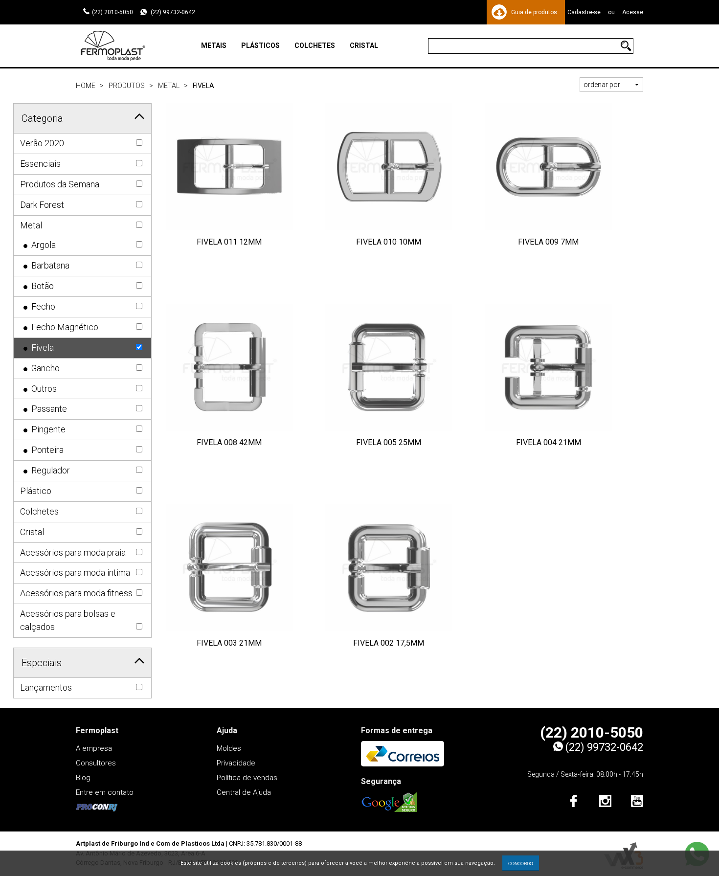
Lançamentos (46, 687)
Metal (169, 86)
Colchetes (314, 45)
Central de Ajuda (244, 792)
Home (85, 86)
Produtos (127, 86)
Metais (213, 45)
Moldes (229, 748)
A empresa (94, 748)
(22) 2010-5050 (112, 12)
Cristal (364, 45)
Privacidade (236, 763)
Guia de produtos (534, 12)
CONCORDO (520, 863)
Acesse (632, 12)
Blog (83, 777)
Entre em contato (105, 792)
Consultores (96, 763)
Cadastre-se (584, 12)
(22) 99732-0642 (172, 12)
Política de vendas (247, 777)
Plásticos (260, 45)
